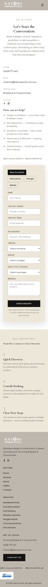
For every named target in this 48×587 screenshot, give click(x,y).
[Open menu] (42, 5)
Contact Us (14, 557)
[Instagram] (8, 103)
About (6, 481)
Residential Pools (11, 502)
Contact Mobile (15, 206)
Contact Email (15, 218)
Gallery (6, 485)
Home (6, 473)
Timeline (11, 243)
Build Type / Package (18, 267)
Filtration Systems (11, 515)
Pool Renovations (11, 506)
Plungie (30, 179)
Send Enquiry (24, 303)
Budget (11, 255)
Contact (7, 489)
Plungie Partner (10, 519)
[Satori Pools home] (13, 5)
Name (10, 193)
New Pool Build (17, 172)
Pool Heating (9, 511)
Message (12, 279)
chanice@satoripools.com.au (20, 82)
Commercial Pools (12, 523)
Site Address (14, 232)
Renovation (15, 179)
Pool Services (9, 527)
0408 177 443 (10, 71)
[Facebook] (4, 103)
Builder (13, 185)
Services (7, 477)
